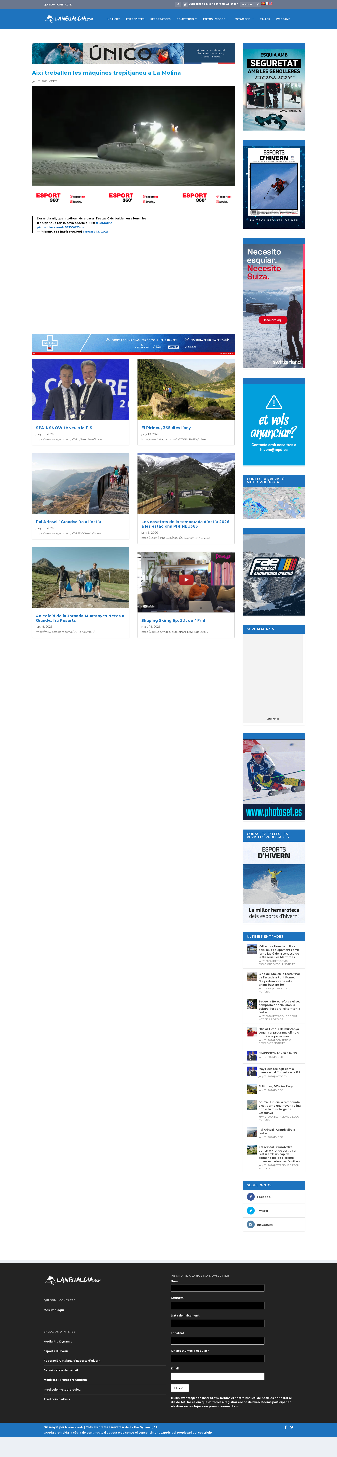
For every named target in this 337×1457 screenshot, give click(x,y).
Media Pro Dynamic (58, 1341)
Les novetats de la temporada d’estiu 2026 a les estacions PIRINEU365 (185, 524)
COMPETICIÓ (185, 19)
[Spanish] (263, 3)
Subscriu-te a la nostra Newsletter (213, 3)
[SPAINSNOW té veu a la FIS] (252, 1056)
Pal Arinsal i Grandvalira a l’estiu (68, 522)
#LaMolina (104, 223)
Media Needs (74, 1427)
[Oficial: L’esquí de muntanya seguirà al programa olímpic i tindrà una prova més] (252, 1031)
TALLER (265, 19)
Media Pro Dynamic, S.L (141, 1427)
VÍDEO (53, 81)
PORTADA (277, 1019)
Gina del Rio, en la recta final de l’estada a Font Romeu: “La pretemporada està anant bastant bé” (279, 979)
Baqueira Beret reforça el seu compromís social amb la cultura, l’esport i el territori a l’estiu (280, 1007)
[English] (270, 3)
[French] (267, 3)
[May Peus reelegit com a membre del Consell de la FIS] (252, 1071)
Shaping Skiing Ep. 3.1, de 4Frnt (173, 620)
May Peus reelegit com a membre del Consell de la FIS (279, 1070)
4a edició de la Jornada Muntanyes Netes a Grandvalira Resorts (80, 618)
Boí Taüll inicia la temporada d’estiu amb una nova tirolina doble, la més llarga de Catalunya (280, 1107)
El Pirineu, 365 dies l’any (166, 428)
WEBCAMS (283, 19)
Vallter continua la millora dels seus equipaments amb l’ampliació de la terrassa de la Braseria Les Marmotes (279, 952)
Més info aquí (54, 1310)
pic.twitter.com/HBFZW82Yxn (60, 227)
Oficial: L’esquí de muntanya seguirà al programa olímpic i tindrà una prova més (280, 1032)
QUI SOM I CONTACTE (58, 4)
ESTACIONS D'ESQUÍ (271, 964)
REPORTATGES (160, 19)
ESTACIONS (242, 19)
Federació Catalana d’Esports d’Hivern (72, 1360)
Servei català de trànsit (61, 1370)
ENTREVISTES (135, 19)
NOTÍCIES (113, 19)
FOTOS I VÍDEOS (214, 19)
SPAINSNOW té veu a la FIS (64, 428)
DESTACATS (280, 960)
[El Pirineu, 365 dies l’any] (252, 1089)
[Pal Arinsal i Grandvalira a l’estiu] (252, 1132)
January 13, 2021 (95, 231)
